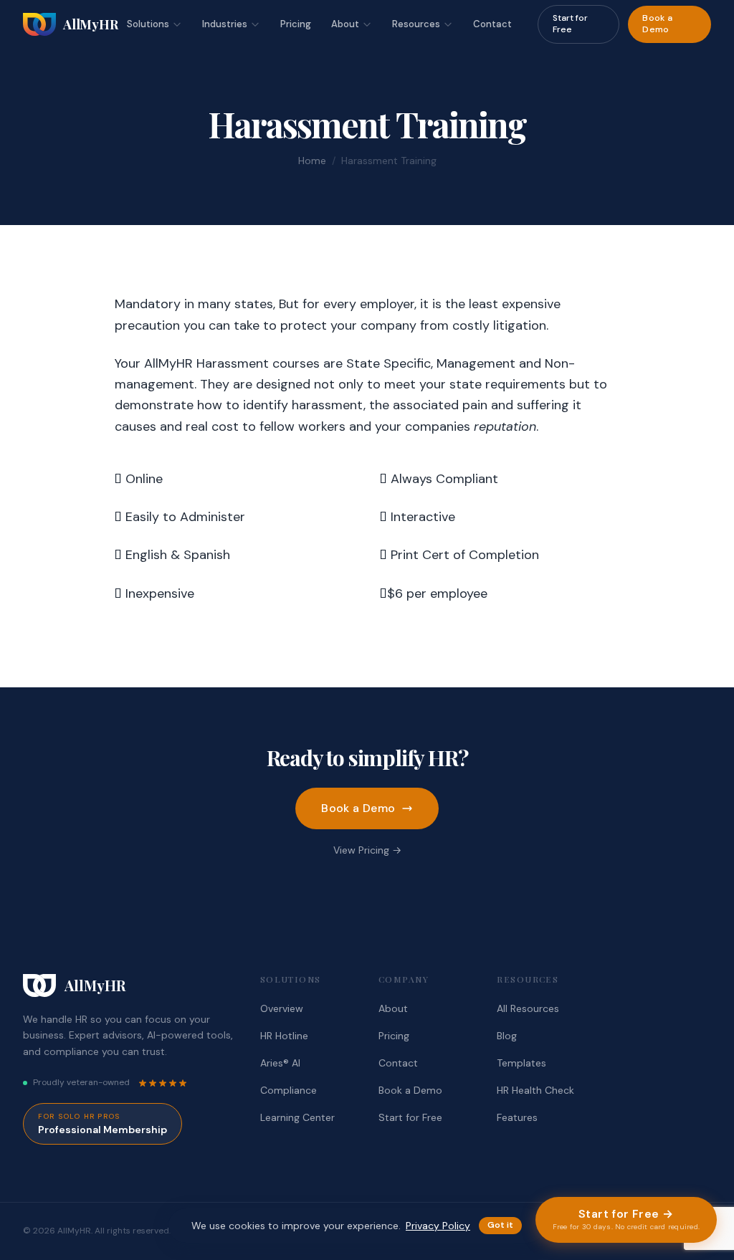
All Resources (528, 1008)
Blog (507, 1035)
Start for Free (570, 23)
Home (312, 160)
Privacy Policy (438, 1225)
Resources (416, 24)
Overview (281, 1008)
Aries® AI (280, 1062)
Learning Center (297, 1117)
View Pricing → (367, 850)
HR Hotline (284, 1035)
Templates (521, 1062)
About (345, 24)
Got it (500, 1225)
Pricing (295, 24)
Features (517, 1117)
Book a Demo (657, 23)
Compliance (288, 1090)
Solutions (148, 24)
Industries (224, 24)
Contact (492, 24)
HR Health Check (535, 1090)
